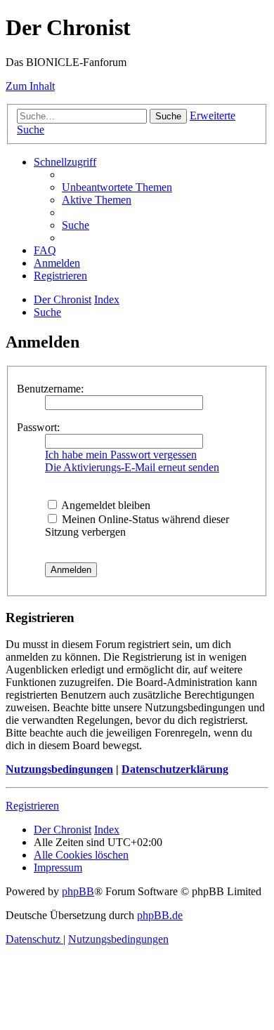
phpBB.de (160, 915)
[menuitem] (117, 187)
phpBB (78, 891)
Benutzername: (50, 389)
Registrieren (32, 806)
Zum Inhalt (30, 86)
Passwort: (38, 427)
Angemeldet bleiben (104, 505)
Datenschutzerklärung (175, 769)
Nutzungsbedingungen (59, 769)
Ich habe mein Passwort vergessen (121, 455)
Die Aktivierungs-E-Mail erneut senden (132, 467)
